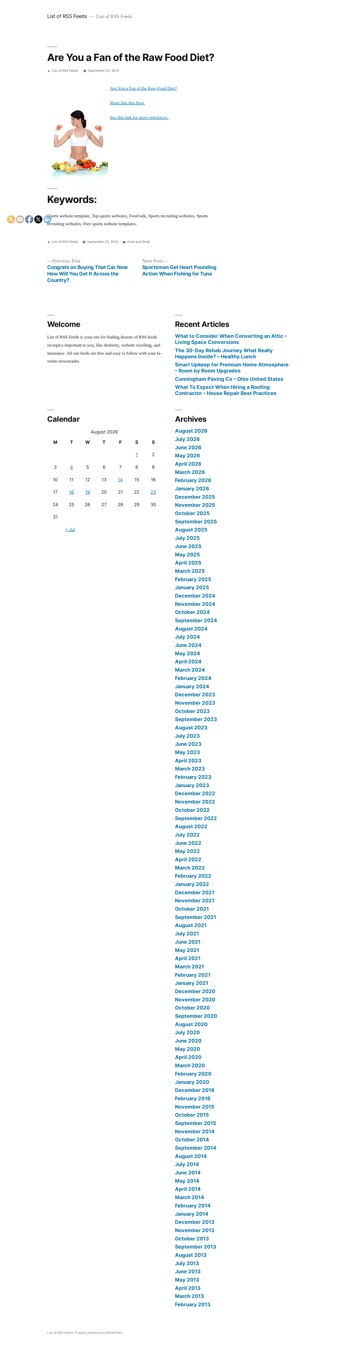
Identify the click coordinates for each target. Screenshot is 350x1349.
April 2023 (188, 761)
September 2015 (195, 1123)
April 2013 (188, 1288)
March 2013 (189, 1296)
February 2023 (193, 777)
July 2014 (187, 1164)
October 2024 (192, 612)
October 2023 (192, 711)
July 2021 (187, 934)
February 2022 (193, 876)
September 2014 (195, 1148)
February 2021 (192, 975)
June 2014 (188, 1173)
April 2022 (188, 859)
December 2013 (194, 1222)
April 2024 (188, 661)
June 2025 (188, 546)
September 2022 (196, 818)
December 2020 (195, 991)
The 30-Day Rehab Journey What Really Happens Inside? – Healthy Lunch (224, 353)
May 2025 (187, 555)
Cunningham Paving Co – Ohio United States (229, 379)
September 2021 (195, 917)
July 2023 (187, 736)
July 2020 (187, 1032)
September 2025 (196, 522)
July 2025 (187, 538)
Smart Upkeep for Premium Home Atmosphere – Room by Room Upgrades (232, 368)
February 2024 (193, 678)
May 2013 (187, 1280)
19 (87, 492)
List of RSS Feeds (67, 16)
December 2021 (194, 892)
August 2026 (191, 431)
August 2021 (191, 925)
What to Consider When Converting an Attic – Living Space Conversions (231, 339)
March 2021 (189, 967)
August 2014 (191, 1156)
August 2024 (191, 629)
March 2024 (190, 670)
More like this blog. (127, 103)
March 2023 (190, 769)
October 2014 (192, 1140)
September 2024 (196, 620)
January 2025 (192, 587)
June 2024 (188, 645)
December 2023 (195, 695)
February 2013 (192, 1304)
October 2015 (192, 1115)
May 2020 (187, 1049)
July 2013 (187, 1263)
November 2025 (195, 505)
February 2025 (193, 579)
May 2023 (187, 752)
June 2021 (188, 942)
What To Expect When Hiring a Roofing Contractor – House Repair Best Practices (225, 390)
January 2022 (192, 884)
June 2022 (188, 843)
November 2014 (194, 1131)
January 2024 (192, 686)
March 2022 (190, 868)
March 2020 (190, 1065)
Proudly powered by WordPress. (99, 1333)
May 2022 (187, 851)
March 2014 (189, 1197)
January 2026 (192, 489)
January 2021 (191, 983)
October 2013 (192, 1239)
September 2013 (195, 1247)
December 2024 (195, 596)
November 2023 (195, 703)
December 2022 (195, 793)
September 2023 (196, 719)
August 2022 (191, 826)
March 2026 (190, 472)
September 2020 (196, 1016)
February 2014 (193, 1206)
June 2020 (188, 1041)
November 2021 (194, 901)
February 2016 (192, 1098)
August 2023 (191, 728)
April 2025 (188, 563)
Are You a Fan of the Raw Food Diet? (143, 88)
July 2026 (187, 439)
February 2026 (193, 480)
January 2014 (191, 1214)
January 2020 (192, 1082)
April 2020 (188, 1057)
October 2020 (192, 1008)
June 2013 (188, 1271)
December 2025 (195, 497)
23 (153, 492)
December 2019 (194, 1090)
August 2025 (191, 530)
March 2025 (190, 571)
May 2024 (187, 653)
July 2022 (187, 835)
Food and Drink (138, 242)
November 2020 (195, 1000)
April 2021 (188, 958)
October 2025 (192, 513)
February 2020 (193, 1074)
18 (71, 492)
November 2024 (195, 604)
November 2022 (195, 802)
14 (120, 479)
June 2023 (188, 744)
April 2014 (188, 1189)
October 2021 (192, 909)
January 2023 (192, 785)
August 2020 (191, 1024)
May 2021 (187, 950)
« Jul (70, 529)
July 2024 (187, 637)
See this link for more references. (139, 117)
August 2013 (191, 1255)
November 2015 (194, 1107)
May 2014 (187, 1181)
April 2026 (188, 464)
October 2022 (192, 810)
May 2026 (187, 456)
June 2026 (188, 447)
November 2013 (194, 1230)
